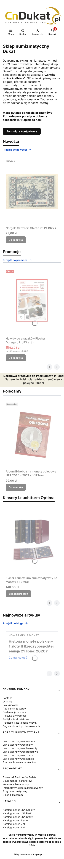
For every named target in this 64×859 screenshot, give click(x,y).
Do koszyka (16, 239)
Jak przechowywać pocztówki (20, 751)
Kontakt (7, 697)
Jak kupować (10, 705)
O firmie (7, 701)
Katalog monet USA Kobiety (19, 809)
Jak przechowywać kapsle (18, 758)
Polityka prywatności (15, 715)
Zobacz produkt (18, 593)
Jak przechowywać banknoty (20, 748)
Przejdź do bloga (13, 623)
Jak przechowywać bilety (18, 744)
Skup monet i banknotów (17, 780)
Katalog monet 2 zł (14, 827)
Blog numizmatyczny (15, 791)
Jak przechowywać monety (19, 741)
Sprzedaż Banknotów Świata (19, 777)
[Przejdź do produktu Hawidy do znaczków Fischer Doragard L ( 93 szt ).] (32, 301)
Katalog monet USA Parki (17, 813)
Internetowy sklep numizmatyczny (23, 787)
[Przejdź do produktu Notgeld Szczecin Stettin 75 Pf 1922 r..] (32, 191)
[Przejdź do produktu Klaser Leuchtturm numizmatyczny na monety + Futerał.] (32, 541)
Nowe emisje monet (24, 635)
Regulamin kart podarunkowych (21, 726)
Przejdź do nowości (15, 149)
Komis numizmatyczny (16, 784)
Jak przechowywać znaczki (19, 755)
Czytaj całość (18, 657)
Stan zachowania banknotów (19, 762)
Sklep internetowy (28, 854)
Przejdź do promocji (15, 260)
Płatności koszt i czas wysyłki (20, 722)
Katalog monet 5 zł (14, 823)
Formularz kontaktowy (22, 131)
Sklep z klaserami (13, 794)
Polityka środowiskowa (16, 719)
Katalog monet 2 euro (15, 820)
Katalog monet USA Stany (18, 816)
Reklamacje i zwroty (14, 712)
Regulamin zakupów (14, 708)
